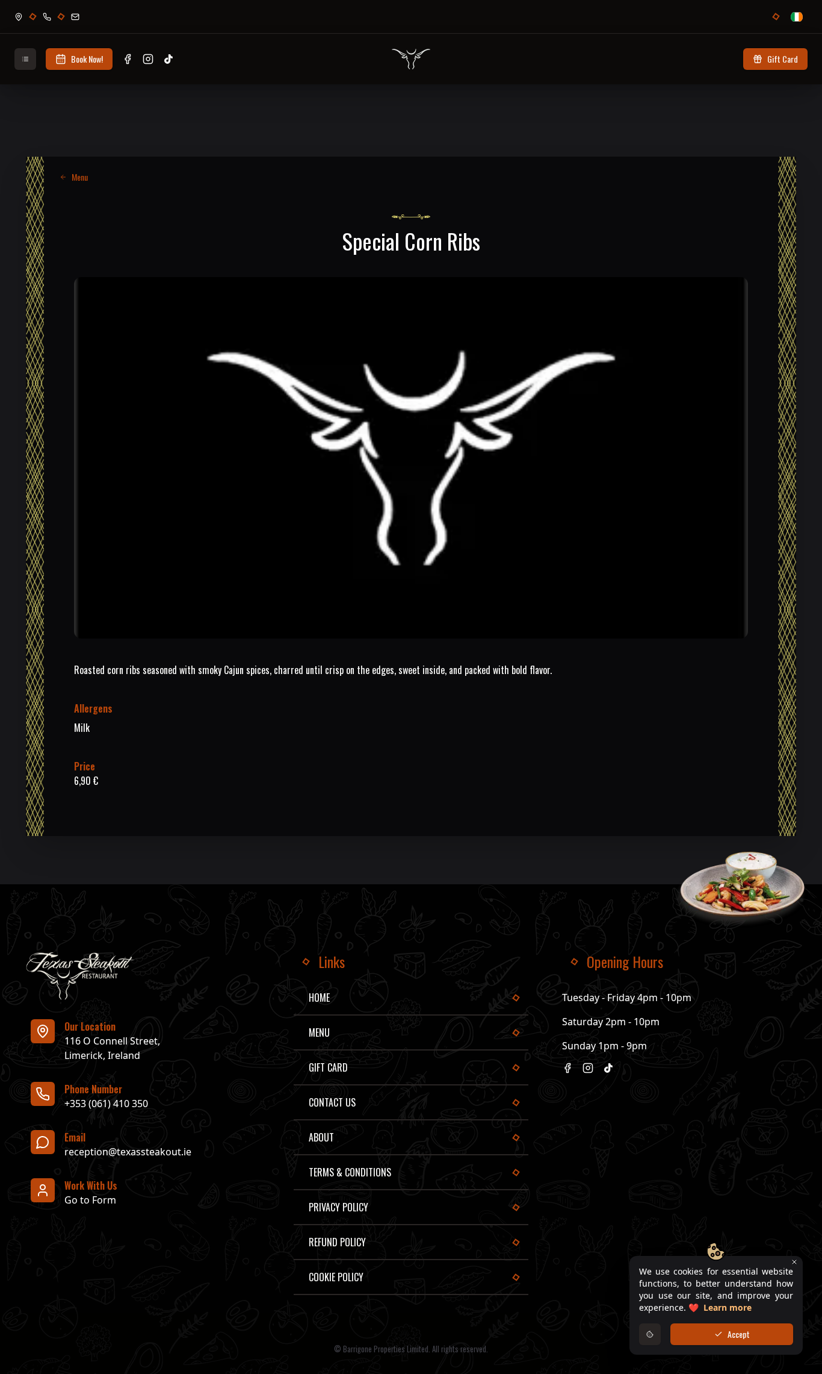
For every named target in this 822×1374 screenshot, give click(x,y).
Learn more (727, 1307)
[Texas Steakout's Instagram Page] (148, 59)
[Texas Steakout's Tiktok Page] (168, 59)
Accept (739, 1334)
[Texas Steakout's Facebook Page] (127, 59)
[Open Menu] (25, 59)
